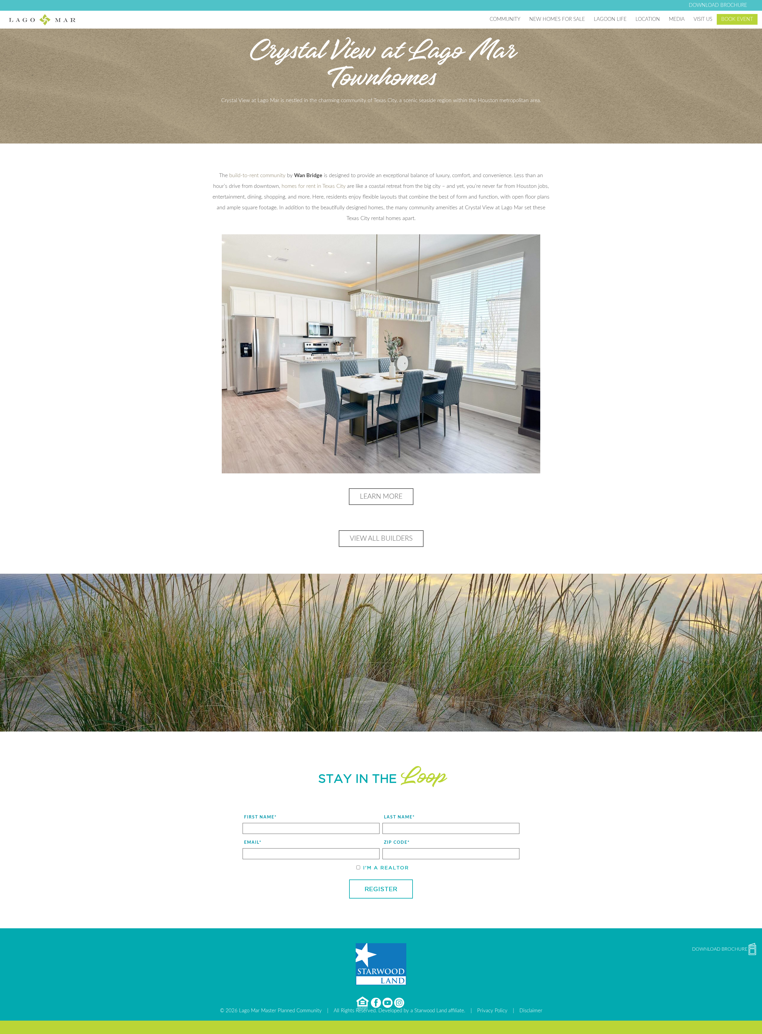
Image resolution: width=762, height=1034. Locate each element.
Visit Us (703, 19)
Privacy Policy (492, 1010)
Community (505, 19)
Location (647, 19)
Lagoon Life (610, 19)
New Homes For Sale (557, 19)
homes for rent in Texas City (314, 186)
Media (677, 19)
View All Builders (381, 538)
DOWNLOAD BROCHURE (718, 5)
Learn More (381, 496)
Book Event (737, 19)
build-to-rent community (257, 175)
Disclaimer (530, 1010)
